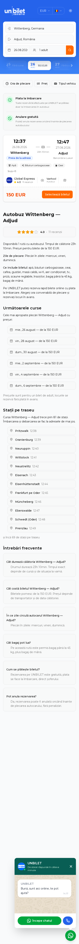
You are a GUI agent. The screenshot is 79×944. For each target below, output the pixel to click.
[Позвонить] (68, 920)
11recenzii (27, 182)
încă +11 (12, 171)
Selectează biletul (57, 194)
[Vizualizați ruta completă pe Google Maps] (65, 180)
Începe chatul (42, 920)
